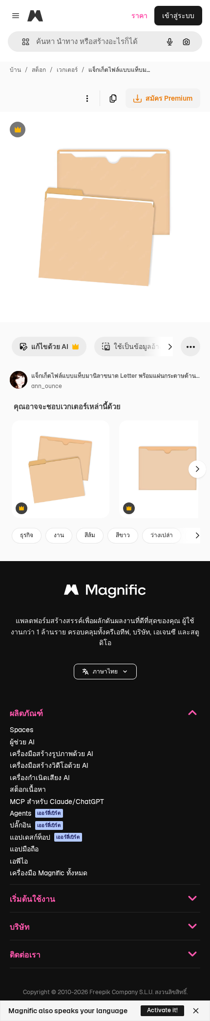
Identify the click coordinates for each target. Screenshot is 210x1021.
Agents (35, 813)
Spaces (21, 729)
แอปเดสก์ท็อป (45, 837)
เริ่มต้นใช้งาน (32, 898)
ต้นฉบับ (61, 130)
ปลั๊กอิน (35, 825)
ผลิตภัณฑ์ (26, 713)
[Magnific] (105, 592)
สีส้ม (89, 535)
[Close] (196, 1011)
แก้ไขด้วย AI (43, 349)
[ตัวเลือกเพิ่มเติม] (87, 98)
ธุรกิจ (26, 535)
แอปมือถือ (24, 849)
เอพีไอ (19, 861)
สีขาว (123, 535)
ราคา (139, 15)
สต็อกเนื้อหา (28, 789)
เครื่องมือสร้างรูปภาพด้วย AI (51, 753)
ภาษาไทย (105, 671)
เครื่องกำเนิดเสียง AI (40, 777)
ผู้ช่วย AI (22, 742)
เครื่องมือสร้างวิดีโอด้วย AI (49, 765)
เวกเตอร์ (67, 70)
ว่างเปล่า (161, 535)
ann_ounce (46, 386)
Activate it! (162, 1010)
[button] (105, 671)
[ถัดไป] (170, 346)
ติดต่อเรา (25, 954)
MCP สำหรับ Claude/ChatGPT (57, 801)
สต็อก (39, 70)
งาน (59, 535)
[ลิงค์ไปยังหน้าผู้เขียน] (18, 381)
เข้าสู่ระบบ (178, 15)
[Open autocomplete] (21, 41)
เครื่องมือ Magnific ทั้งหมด (48, 873)
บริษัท (20, 926)
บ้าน (15, 70)
